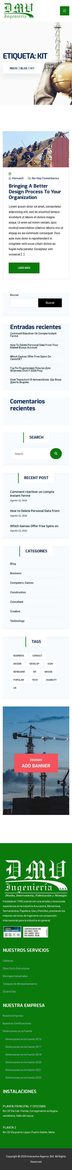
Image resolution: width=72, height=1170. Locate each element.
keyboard (19, 672)
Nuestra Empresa (13, 1015)
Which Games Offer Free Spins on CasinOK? (30, 357)
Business (15, 573)
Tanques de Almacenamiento (20, 983)
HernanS (17, 178)
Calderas (8, 960)
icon (50, 663)
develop (34, 663)
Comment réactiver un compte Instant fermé (33, 334)
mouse (48, 672)
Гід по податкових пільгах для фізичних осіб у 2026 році (30, 369)
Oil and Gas (9, 991)
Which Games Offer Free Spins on (34, 526)
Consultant (16, 602)
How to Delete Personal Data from (34, 511)
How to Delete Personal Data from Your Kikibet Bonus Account (34, 346)
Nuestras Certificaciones (17, 1023)
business (18, 655)
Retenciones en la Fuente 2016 (23, 1039)
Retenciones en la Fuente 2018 (23, 1054)
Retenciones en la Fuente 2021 (23, 1069)
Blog (13, 563)
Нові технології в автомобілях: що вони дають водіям (35, 380)
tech (35, 680)
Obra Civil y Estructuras (16, 968)
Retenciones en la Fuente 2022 (23, 1077)
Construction (18, 592)
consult (37, 655)
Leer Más (24, 267)
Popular (18, 680)
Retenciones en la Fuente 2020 (23, 1062)
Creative (15, 611)
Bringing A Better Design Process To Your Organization (35, 192)
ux (14, 688)
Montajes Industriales (15, 976)
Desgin (17, 663)
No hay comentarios (45, 178)
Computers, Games (21, 583)
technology (17, 621)
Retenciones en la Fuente (17, 1031)
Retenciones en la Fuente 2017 (23, 1046)
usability (51, 680)
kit (34, 672)
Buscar (14, 295)
